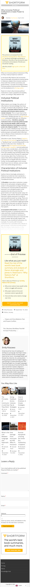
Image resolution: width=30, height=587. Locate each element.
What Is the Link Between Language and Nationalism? (5, 438)
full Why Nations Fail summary (13, 281)
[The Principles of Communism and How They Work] (5, 388)
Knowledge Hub (6, 571)
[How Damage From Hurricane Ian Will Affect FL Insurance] (14, 423)
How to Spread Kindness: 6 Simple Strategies (22, 401)
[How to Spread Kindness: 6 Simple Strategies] (22, 388)
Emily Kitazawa (14, 18)
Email (3, 505)
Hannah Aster (21, 408)
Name (3, 496)
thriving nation (19, 88)
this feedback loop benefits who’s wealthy (13, 146)
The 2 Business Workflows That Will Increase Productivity (13, 329)
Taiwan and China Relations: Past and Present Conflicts (14, 320)
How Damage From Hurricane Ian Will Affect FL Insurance (13, 438)
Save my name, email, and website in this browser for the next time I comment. (13, 521)
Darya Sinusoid (12, 410)
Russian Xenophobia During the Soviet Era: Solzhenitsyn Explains (22, 438)
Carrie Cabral (4, 410)
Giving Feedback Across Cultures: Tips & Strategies (13, 402)
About (3, 568)
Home (3, 563)
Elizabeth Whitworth (21, 447)
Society (11, 312)
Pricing (3, 566)
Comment (4, 473)
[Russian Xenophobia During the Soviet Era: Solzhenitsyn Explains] (22, 423)
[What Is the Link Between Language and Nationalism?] (5, 423)
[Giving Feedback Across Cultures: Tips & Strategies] (14, 388)
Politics (6, 312)
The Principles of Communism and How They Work (5, 402)
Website (3, 513)
